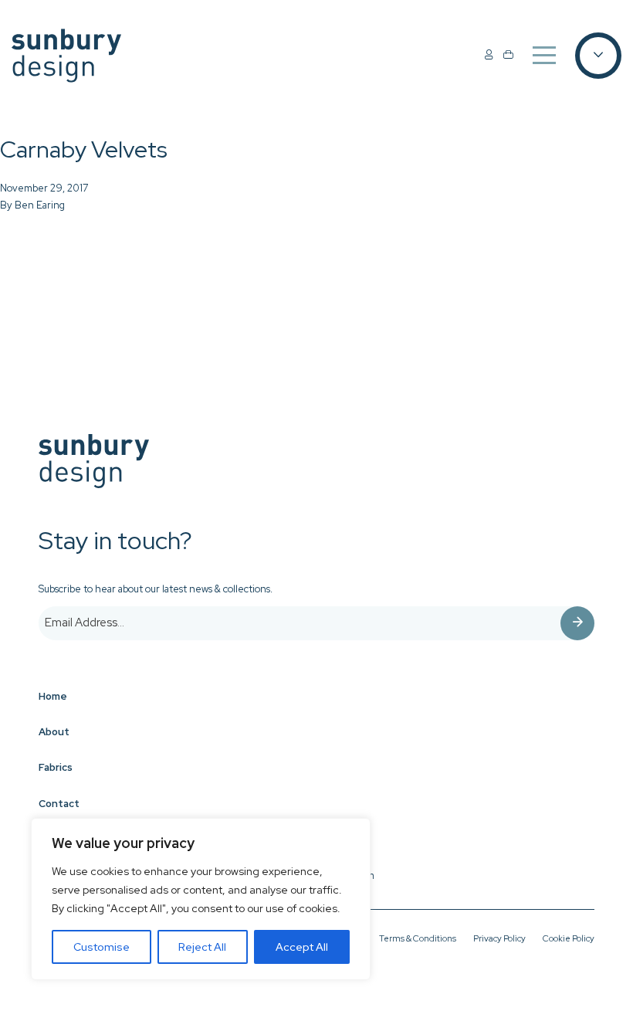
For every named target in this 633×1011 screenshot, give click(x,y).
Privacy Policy (499, 938)
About (54, 731)
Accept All (302, 947)
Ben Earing (40, 205)
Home (53, 696)
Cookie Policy (568, 938)
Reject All (202, 947)
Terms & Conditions (417, 938)
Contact (59, 803)
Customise (101, 947)
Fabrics (56, 767)
